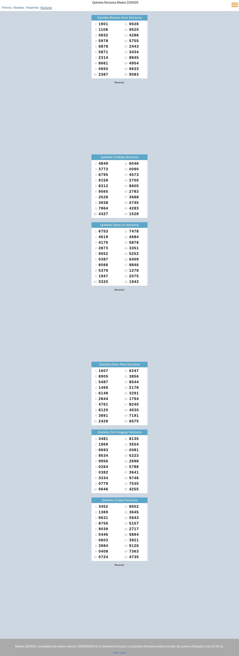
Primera (7, 7)
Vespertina (32, 7)
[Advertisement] (119, 112)
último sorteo (119, 653)
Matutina (18, 7)
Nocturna (46, 7)
